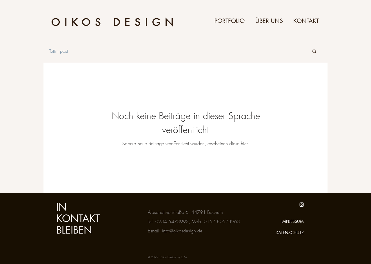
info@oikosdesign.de (182, 230)
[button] (314, 52)
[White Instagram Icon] (302, 204)
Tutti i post (58, 51)
